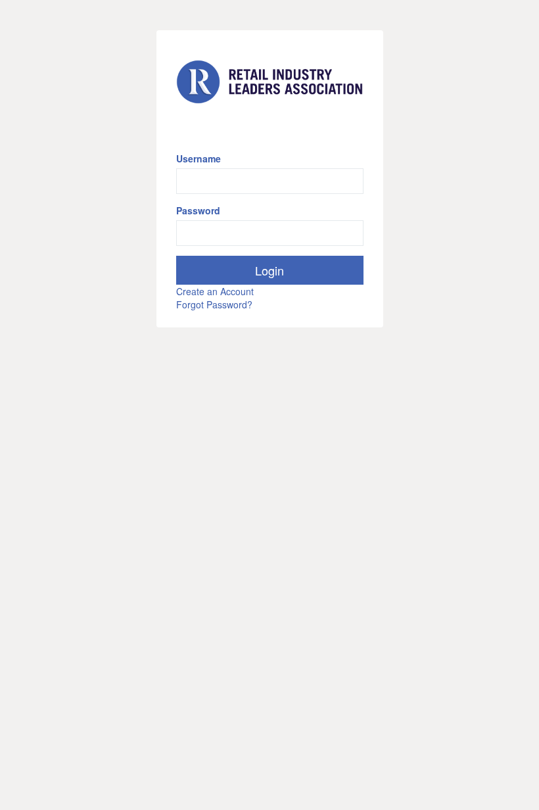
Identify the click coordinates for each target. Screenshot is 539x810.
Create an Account (215, 291)
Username (198, 158)
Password (198, 210)
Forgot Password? (214, 304)
